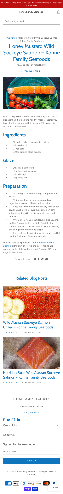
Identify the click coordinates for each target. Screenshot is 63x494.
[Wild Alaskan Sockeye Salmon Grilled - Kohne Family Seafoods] (31, 302)
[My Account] (4, 12)
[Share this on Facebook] (39, 259)
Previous (26, 70)
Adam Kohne (13, 332)
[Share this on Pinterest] (42, 259)
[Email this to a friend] (46, 259)
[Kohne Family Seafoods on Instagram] (13, 419)
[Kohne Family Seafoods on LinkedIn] (18, 419)
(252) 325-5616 (31, 412)
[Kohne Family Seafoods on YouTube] (8, 419)
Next (38, 70)
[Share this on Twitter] (35, 259)
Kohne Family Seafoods (31, 11)
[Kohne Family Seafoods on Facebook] (4, 419)
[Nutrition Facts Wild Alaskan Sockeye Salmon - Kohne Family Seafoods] (31, 353)
